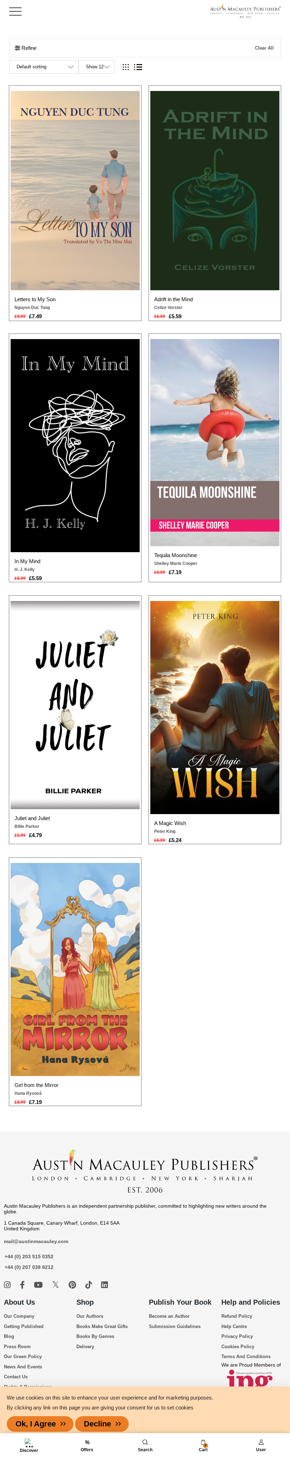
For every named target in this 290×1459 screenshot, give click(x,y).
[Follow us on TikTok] (89, 1285)
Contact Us (16, 1376)
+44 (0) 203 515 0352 (29, 1256)
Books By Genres (95, 1336)
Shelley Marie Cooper (175, 563)
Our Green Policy (23, 1356)
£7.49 (35, 316)
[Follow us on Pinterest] (73, 1285)
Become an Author (169, 1316)
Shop (85, 1302)
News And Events (23, 1366)
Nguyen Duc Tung (32, 307)
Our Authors (89, 1316)
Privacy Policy (237, 1336)
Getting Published (24, 1326)
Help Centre (234, 1326)
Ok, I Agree (36, 1423)
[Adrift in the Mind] (215, 190)
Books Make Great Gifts (102, 1326)
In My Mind (27, 561)
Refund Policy (236, 1316)
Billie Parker (26, 826)
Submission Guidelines (175, 1326)
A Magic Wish (170, 823)
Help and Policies (250, 1302)
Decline (97, 1423)
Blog (9, 1336)
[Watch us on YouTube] (39, 1285)
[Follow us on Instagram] (8, 1285)
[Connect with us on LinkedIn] (104, 1285)
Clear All (264, 48)
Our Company (19, 1316)
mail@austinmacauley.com (36, 1241)
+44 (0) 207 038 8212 (29, 1267)
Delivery (85, 1346)
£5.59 (175, 316)
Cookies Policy (237, 1346)
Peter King (164, 831)
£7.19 (175, 572)
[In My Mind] (75, 445)
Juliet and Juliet (32, 818)
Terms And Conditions (246, 1356)
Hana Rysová (28, 1093)
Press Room (17, 1346)
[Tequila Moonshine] (215, 442)
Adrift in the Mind (173, 299)
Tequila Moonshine (175, 555)
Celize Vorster (168, 307)
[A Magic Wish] (215, 707)
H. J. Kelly (24, 569)
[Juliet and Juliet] (75, 705)
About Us (19, 1302)
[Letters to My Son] (75, 190)
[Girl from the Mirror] (75, 969)
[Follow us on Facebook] (23, 1285)
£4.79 (35, 835)
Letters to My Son (35, 299)
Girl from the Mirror (36, 1085)
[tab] (126, 67)
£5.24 (175, 840)
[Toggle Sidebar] (15, 11)
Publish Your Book (180, 1302)
